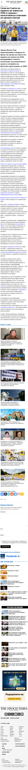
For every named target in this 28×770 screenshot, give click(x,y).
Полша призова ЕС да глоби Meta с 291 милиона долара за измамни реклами (17, 660)
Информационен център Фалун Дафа (11, 194)
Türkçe (20, 734)
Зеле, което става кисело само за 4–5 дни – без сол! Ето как (18, 664)
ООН (5, 499)
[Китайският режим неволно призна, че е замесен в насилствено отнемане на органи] (13, 378)
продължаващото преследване (9, 83)
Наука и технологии (20, 746)
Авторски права (4, 739)
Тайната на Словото (14, 586)
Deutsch (11, 728)
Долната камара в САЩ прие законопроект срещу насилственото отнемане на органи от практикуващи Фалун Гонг (12, 484)
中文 (2, 728)
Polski (20, 732)
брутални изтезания (8, 192)
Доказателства (4, 197)
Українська (21, 726)
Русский (11, 735)
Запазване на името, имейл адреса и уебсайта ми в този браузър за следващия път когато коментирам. (14, 542)
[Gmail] (18, 494)
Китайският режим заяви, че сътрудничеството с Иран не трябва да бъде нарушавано (17, 618)
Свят (3, 746)
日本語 (2, 732)
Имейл (2, 535)
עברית (2, 731)
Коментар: (3, 511)
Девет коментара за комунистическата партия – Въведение (16, 582)
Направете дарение (14, 718)
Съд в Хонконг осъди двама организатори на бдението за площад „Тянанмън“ (17, 634)
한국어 (2, 734)
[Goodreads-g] (12, 714)
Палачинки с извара (14, 565)
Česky (20, 729)
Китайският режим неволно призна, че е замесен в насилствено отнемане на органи (12, 384)
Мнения (4, 754)
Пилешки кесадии (13, 570)
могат (2, 159)
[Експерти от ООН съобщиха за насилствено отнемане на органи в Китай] (13, 416)
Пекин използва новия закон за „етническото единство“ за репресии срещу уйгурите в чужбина (18, 623)
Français (11, 726)
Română (20, 728)
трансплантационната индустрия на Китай (14, 252)
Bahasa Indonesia (4, 735)
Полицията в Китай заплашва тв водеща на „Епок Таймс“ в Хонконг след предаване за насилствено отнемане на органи (12, 443)
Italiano (11, 729)
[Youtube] (15, 714)
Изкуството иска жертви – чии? (18, 642)
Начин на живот (6, 752)
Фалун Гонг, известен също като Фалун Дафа (13, 164)
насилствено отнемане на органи (9, 71)
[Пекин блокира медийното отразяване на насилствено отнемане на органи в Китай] (13, 396)
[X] (5, 494)
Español (2, 729)
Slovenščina (21, 731)
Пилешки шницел (13, 576)
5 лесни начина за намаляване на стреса (18, 648)
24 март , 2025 (12, 20)
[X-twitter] (9, 714)
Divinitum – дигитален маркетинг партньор (16, 766)
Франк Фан (4, 20)
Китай (6, 6)
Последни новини (5, 718)
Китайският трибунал (14, 204)
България (4, 744)
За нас (2, 738)
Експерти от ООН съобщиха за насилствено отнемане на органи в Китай (12, 423)
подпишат (3, 286)
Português (12, 731)
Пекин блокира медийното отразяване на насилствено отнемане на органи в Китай (10, 404)
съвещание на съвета (13, 246)
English (2, 726)
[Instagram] (8, 494)
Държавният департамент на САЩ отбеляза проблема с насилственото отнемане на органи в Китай (12, 464)
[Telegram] (15, 494)
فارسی (20, 735)
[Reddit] (12, 494)
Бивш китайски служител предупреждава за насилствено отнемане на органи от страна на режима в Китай (11, 343)
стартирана (21, 289)
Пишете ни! (16, 738)
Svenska (11, 732)
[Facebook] (2, 494)
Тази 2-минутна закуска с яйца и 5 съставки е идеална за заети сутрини (17, 593)
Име (1, 529)
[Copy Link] (22, 494)
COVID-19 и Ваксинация (7, 749)
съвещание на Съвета (14, 88)
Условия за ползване (5, 741)
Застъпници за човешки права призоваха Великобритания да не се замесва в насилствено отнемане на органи (12, 364)
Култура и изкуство (20, 744)
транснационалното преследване (10, 132)
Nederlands (12, 734)
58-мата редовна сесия (7, 148)
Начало (2, 6)
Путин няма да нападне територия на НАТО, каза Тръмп (17, 597)
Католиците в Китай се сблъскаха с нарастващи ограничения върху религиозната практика (16, 628)
